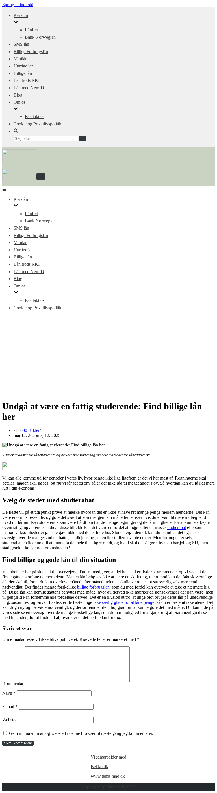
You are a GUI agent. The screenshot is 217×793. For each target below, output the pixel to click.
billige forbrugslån (93, 587)
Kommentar (12, 683)
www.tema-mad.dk (108, 776)
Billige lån (23, 73)
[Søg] (82, 138)
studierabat (176, 527)
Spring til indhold (17, 4)
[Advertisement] (108, 355)
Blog (18, 95)
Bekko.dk (99, 766)
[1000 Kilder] (19, 160)
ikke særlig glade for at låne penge (123, 602)
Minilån (20, 58)
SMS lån (21, 44)
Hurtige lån (24, 66)
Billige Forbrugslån (31, 51)
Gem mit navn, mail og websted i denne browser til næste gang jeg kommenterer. (81, 733)
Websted (10, 719)
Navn (9, 693)
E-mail (10, 706)
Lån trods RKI (27, 80)
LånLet (31, 29)
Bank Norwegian (40, 37)
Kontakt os (34, 116)
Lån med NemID (29, 87)
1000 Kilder (29, 430)
